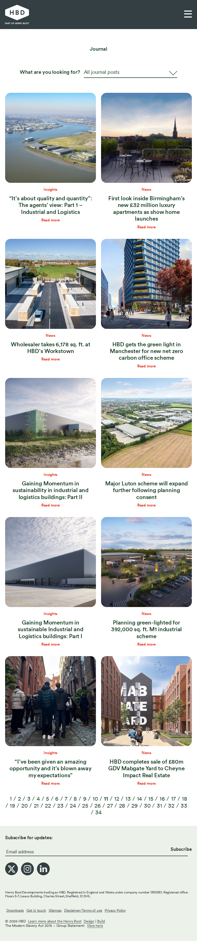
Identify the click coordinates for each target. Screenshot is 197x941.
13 (128, 798)
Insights (50, 189)
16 (162, 798)
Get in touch (36, 910)
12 (116, 798)
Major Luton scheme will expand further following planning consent (146, 490)
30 (147, 805)
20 (24, 805)
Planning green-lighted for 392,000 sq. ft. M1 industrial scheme (146, 629)
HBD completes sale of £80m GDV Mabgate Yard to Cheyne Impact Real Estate (146, 768)
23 (60, 805)
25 (85, 805)
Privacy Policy (115, 910)
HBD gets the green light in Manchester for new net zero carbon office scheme (146, 351)
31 (159, 805)
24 (73, 805)
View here (95, 926)
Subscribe (181, 849)
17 (173, 798)
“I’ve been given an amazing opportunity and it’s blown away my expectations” (50, 768)
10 (95, 798)
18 (184, 798)
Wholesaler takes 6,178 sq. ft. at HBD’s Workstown (50, 347)
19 (12, 805)
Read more (50, 220)
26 (97, 805)
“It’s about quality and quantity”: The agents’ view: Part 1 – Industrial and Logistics (50, 205)
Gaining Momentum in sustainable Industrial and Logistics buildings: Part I (50, 629)
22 (48, 805)
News (146, 189)
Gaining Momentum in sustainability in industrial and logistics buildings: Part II (50, 490)
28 (122, 805)
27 (110, 805)
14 (139, 798)
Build (101, 921)
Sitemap (55, 910)
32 (171, 805)
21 (36, 805)
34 (98, 812)
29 (134, 805)
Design (89, 921)
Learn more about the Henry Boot (55, 921)
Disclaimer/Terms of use (83, 910)
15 (150, 798)
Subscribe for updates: (29, 837)
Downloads (15, 910)
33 (184, 805)
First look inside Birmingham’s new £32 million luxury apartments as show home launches (146, 208)
